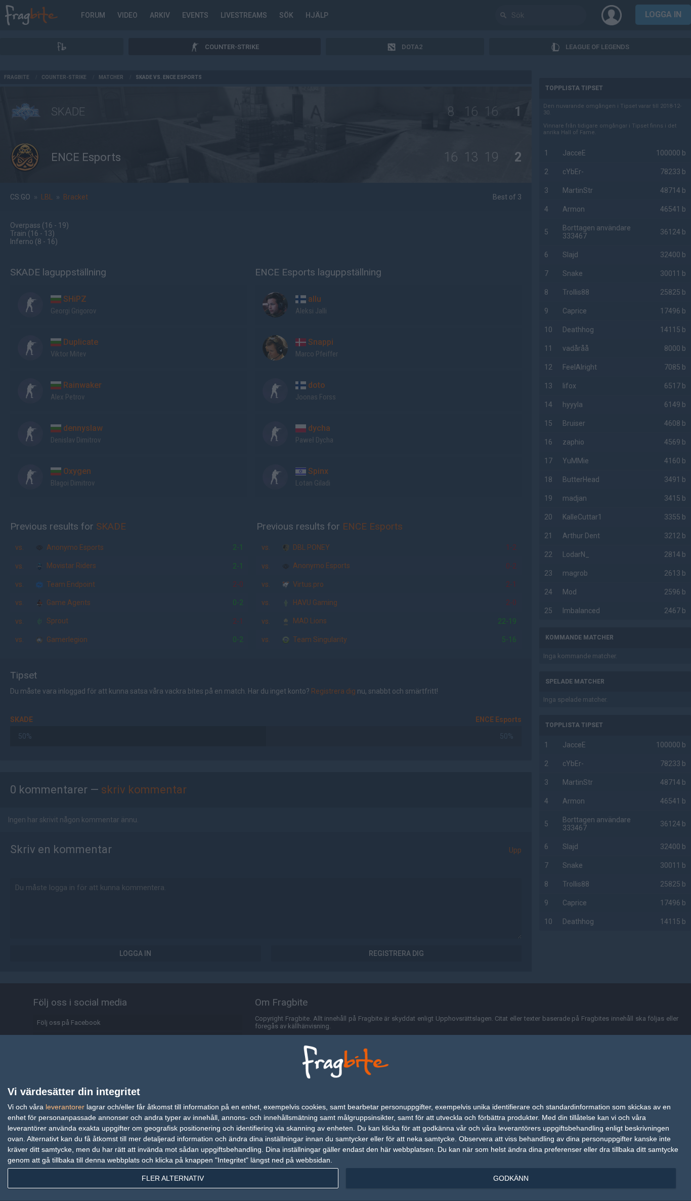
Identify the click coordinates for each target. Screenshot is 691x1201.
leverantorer (65, 1106)
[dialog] (345, 1118)
